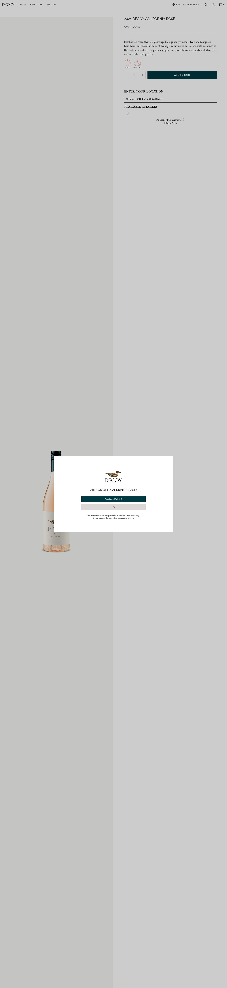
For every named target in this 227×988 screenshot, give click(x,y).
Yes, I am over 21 (113, 499)
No (113, 507)
